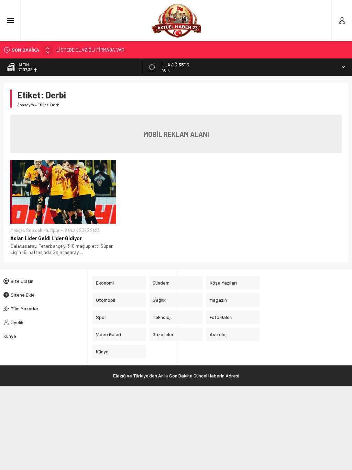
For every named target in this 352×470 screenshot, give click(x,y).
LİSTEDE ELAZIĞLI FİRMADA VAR (90, 50)
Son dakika (37, 230)
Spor (55, 230)
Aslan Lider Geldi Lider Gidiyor (46, 238)
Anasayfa (25, 104)
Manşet (17, 230)
